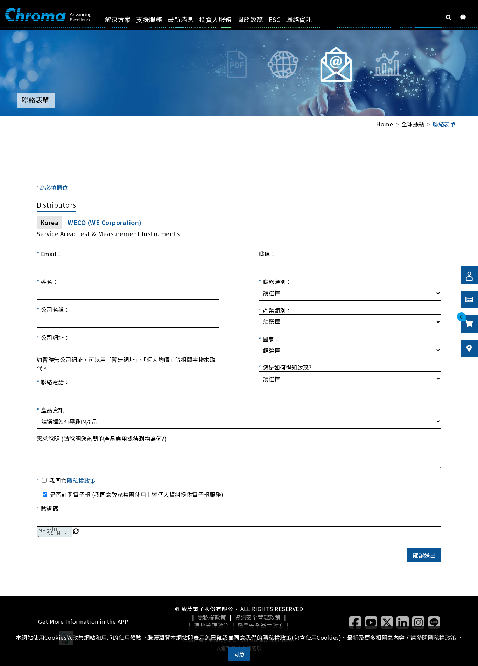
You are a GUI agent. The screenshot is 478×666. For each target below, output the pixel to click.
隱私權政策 (211, 617)
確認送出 (424, 555)
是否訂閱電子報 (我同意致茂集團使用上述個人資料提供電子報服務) (136, 494)
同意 (239, 654)
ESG (275, 19)
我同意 (72, 480)
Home (384, 124)
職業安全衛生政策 (261, 625)
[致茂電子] (48, 15)
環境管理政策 (211, 625)
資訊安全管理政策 (258, 617)
